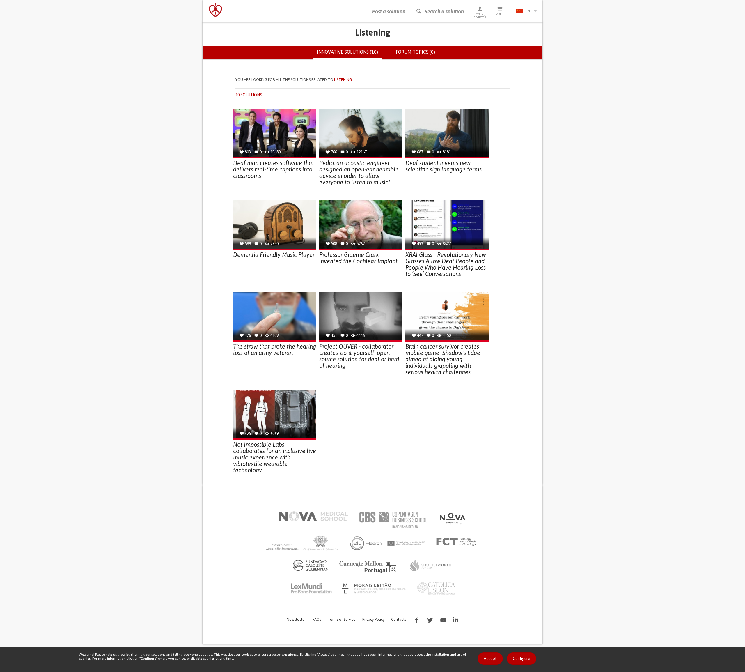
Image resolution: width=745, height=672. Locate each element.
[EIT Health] (387, 543)
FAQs (317, 619)
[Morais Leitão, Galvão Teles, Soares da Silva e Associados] (374, 588)
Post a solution (388, 11)
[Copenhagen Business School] (393, 520)
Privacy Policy (373, 619)
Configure (521, 658)
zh (529, 11)
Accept (490, 658)
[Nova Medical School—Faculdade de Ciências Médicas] (313, 516)
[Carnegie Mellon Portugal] (368, 566)
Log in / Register (479, 16)
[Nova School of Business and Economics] (452, 518)
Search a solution (444, 11)
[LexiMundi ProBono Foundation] (311, 588)
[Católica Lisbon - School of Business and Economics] (436, 588)
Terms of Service (342, 619)
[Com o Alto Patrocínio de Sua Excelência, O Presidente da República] (302, 543)
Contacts (398, 619)
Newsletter (296, 619)
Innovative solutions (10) (349, 54)
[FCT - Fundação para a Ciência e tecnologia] (457, 542)
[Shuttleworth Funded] (431, 565)
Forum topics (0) (415, 51)
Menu (500, 14)
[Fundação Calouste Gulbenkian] (310, 565)
